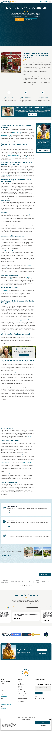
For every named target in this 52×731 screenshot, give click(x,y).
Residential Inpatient (22, 695)
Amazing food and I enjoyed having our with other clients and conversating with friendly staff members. (26, 615)
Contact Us (20, 689)
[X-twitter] (45, 698)
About (19, 681)
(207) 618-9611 (4, 708)
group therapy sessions (29, 214)
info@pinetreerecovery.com (6, 704)
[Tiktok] (43, 698)
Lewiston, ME (17, 568)
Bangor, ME (24, 568)
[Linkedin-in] (41, 698)
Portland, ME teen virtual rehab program (17, 320)
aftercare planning (27, 246)
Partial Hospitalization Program (24, 696)
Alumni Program (21, 701)
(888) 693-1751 (44, 1)
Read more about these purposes (45, 728)
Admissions (20, 686)
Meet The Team (21, 684)
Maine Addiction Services (9, 47)
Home (2, 47)
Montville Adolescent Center (6, 462)
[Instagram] (37, 698)
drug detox (9, 254)
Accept (43, 722)
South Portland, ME (31, 568)
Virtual (19, 699)
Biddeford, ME (45, 568)
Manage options (43, 725)
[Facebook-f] (35, 698)
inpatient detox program (26, 256)
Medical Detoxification (22, 693)
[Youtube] (39, 698)
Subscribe (39, 693)
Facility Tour (20, 683)
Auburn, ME (39, 568)
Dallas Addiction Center (37, 556)
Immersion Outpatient (45, 556)
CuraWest (27, 556)
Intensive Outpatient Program (24, 698)
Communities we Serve (22, 687)
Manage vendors (38, 728)
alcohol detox (3, 256)
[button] (49, 719)
